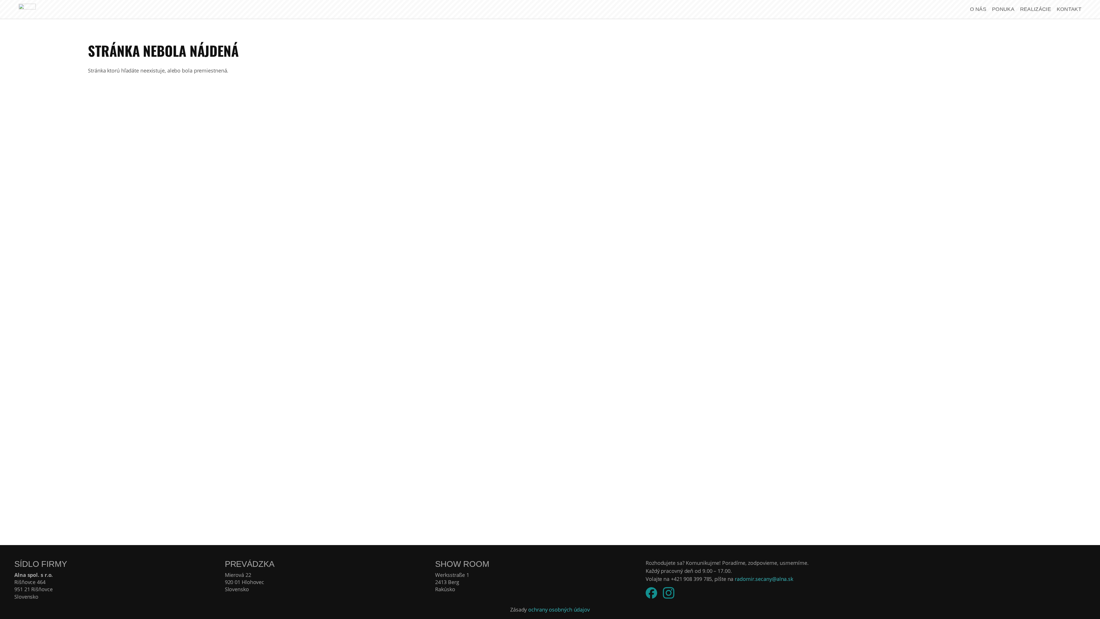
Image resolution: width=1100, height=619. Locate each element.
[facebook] (651, 593)
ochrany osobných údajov (559, 609)
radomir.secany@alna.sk (764, 578)
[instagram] (668, 593)
